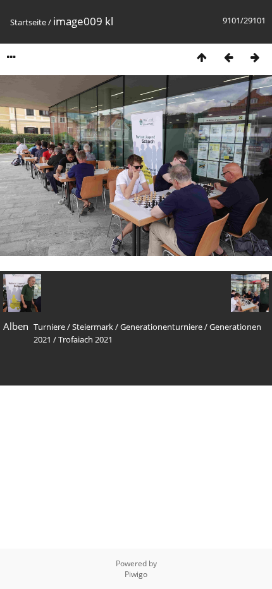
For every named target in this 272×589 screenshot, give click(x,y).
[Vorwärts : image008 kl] (255, 57)
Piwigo (136, 574)
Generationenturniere (161, 326)
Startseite (28, 22)
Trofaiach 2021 (85, 339)
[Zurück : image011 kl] (228, 57)
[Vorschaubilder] (202, 57)
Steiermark (92, 326)
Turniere (49, 326)
